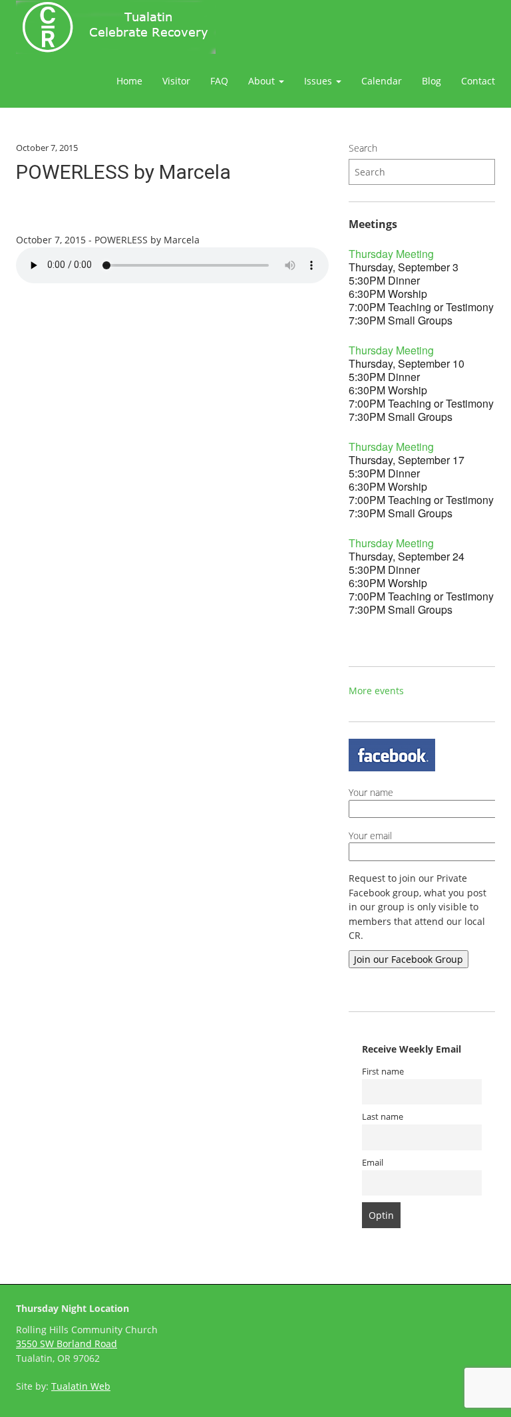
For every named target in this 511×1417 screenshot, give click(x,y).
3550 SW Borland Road (66, 1343)
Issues (319, 80)
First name (383, 1071)
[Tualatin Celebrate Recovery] (116, 27)
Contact (478, 80)
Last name (382, 1116)
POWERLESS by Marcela (123, 172)
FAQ (219, 80)
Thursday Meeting (391, 253)
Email (372, 1162)
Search (363, 148)
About (262, 80)
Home (129, 80)
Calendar (381, 80)
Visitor (176, 80)
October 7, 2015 (47, 148)
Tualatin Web (80, 1386)
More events (376, 690)
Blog (431, 80)
